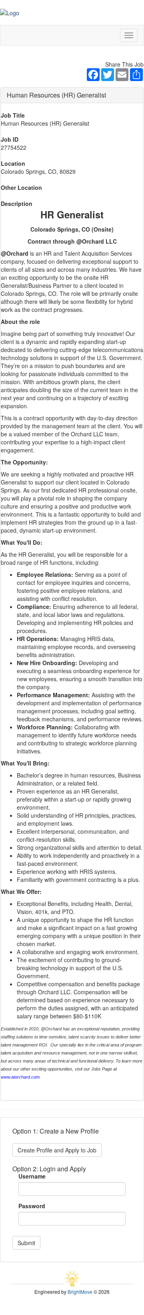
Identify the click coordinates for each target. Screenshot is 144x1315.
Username (32, 1176)
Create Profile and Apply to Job (57, 1150)
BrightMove (80, 1291)
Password (31, 1206)
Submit (26, 1243)
